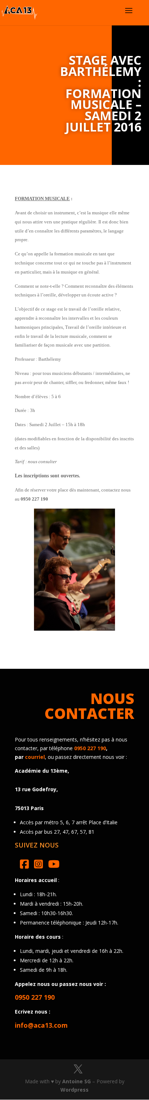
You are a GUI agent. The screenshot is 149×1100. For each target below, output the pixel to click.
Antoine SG (76, 1081)
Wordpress (74, 1089)
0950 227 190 (90, 748)
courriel (35, 756)
